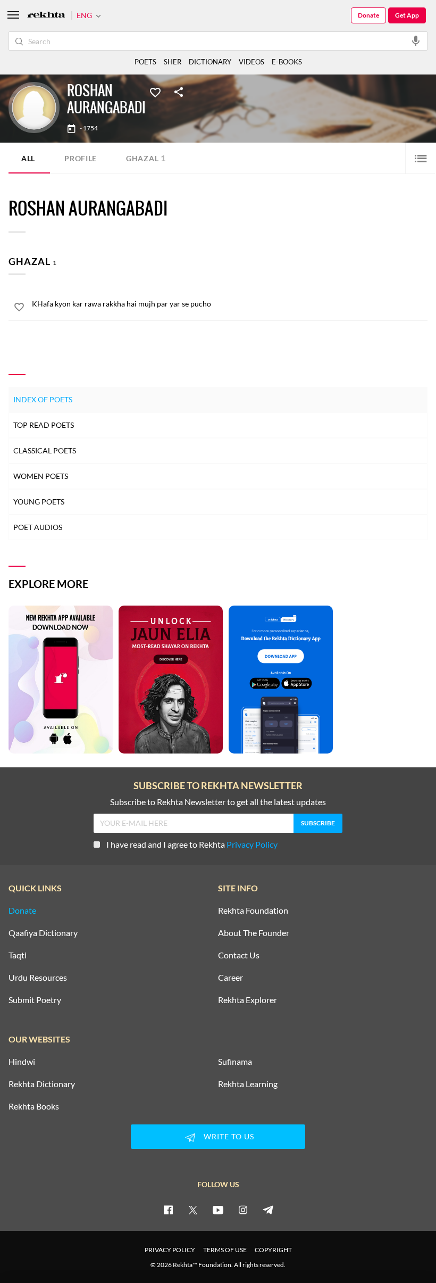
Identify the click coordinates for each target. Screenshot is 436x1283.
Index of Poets (42, 399)
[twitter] (193, 1209)
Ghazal (146, 158)
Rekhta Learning (248, 1084)
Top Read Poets (43, 424)
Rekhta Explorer (247, 1000)
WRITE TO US (229, 1136)
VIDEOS (251, 61)
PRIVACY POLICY (170, 1250)
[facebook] (168, 1209)
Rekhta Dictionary (42, 1084)
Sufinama (235, 1061)
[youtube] (218, 1209)
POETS (145, 61)
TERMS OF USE (225, 1250)
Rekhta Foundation (253, 910)
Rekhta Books (34, 1106)
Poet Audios (37, 527)
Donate (368, 15)
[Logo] (46, 16)
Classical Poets (44, 450)
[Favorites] (155, 91)
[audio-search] (415, 40)
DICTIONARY (210, 61)
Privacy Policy (252, 844)
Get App (407, 15)
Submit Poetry (35, 1000)
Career (230, 977)
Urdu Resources (38, 977)
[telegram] (267, 1209)
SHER (172, 61)
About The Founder (253, 933)
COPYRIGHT (273, 1250)
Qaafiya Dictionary (43, 933)
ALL (28, 158)
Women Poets (40, 476)
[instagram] (242, 1209)
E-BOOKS (287, 61)
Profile (80, 158)
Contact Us (238, 955)
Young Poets (38, 501)
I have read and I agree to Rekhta (192, 844)
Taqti (18, 955)
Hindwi (22, 1061)
